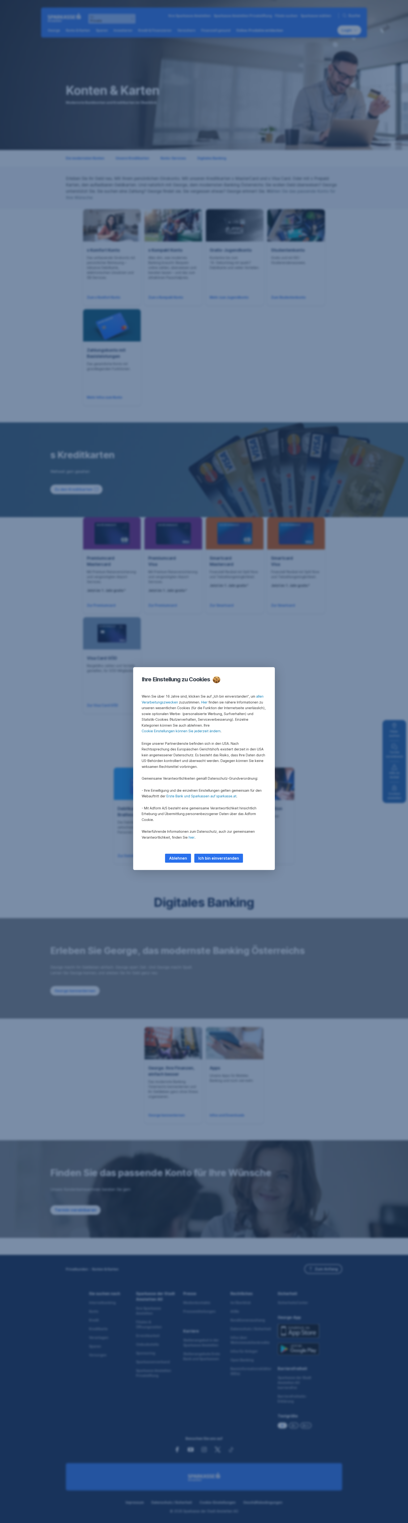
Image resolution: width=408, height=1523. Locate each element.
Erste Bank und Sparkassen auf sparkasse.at (201, 796)
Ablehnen (178, 858)
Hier (204, 702)
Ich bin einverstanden (218, 858)
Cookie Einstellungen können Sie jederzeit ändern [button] (181, 731)
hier (192, 837)
